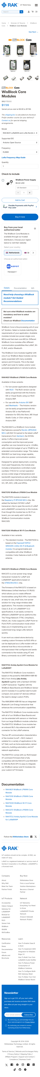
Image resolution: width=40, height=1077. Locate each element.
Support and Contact (26, 1057)
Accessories (6, 903)
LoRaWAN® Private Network (27, 912)
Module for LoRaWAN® (6, 916)
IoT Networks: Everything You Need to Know (27, 905)
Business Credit (25, 1059)
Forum (4, 952)
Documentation (20, 288)
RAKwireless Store (26, 880)
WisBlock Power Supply (26, 180)
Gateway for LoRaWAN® (6, 910)
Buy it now (20, 217)
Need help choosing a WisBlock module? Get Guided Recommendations (19, 297)
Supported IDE (8, 138)
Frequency (6, 148)
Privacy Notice (30, 1022)
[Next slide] (33, 252)
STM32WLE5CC (11, 583)
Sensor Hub (6, 923)
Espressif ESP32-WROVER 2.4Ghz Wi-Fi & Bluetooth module (20, 546)
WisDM (4, 929)
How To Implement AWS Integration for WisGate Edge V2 (27, 951)
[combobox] (11, 11)
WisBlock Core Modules (18, 26)
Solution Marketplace (27, 886)
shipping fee (10, 115)
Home (4, 23)
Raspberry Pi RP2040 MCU (16, 500)
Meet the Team (7, 886)
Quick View (10, 182)
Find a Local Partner (27, 883)
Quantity (5, 162)
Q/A (32, 288)
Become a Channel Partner (27, 890)
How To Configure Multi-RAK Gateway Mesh (27, 972)
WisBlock (5, 926)
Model (4, 129)
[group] (12, 252)
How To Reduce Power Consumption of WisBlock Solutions (26, 965)
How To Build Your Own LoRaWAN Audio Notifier (27, 958)
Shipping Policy (26, 1054)
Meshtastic (13, 405)
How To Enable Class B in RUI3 (26, 944)
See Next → (33, 32)
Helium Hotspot (7, 906)
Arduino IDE (24, 402)
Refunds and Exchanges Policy (27, 1051)
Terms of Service (8, 1051)
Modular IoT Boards (18, 23)
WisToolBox (6, 932)
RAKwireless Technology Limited (16, 1044)
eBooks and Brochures (6, 956)
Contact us (6, 120)
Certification (6, 943)
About (4, 880)
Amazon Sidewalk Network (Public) (26, 918)
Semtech (20, 436)
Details (7, 288)
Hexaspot (12, 272)
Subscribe (28, 1015)
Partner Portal (7, 889)
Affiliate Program (11, 1057)
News (4, 946)
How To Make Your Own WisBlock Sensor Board (27, 978)
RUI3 (11, 390)
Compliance (13, 1059)
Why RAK (5, 883)
